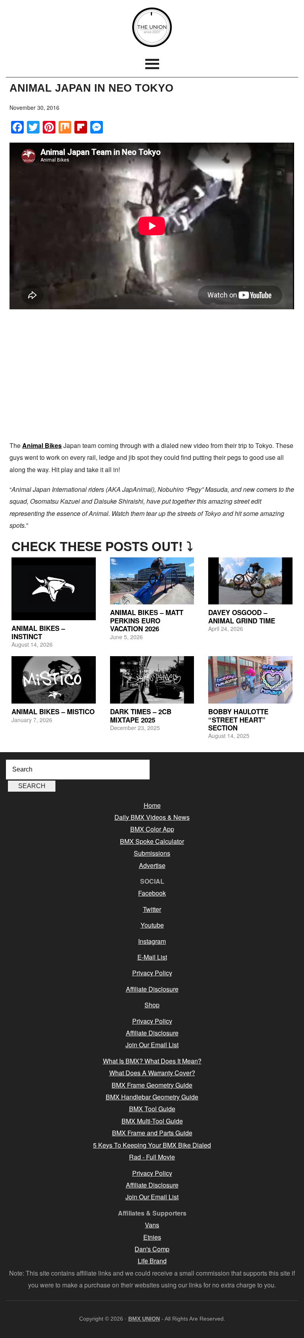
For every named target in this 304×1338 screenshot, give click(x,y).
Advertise (152, 865)
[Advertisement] (152, 376)
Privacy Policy (152, 972)
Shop (152, 1004)
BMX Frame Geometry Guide (152, 1085)
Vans (152, 1224)
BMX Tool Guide (152, 1108)
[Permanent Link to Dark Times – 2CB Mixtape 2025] (152, 680)
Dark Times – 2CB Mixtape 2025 (140, 715)
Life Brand (152, 1260)
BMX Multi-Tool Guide (152, 1120)
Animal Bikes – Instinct (38, 632)
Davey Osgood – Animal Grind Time (241, 616)
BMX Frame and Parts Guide (152, 1132)
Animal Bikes (42, 445)
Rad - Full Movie (152, 1156)
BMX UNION (152, 27)
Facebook (152, 893)
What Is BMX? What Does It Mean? (152, 1060)
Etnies (152, 1237)
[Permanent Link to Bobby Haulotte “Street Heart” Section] (250, 680)
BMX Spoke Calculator (152, 841)
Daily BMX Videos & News (152, 817)
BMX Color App (152, 829)
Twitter (152, 909)
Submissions (152, 853)
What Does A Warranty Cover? (152, 1072)
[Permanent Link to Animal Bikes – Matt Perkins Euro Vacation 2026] (152, 581)
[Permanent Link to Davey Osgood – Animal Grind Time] (250, 581)
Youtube (152, 925)
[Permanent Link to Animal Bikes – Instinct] (53, 589)
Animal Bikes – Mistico (53, 711)
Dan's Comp (152, 1248)
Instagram (152, 941)
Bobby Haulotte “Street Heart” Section (238, 719)
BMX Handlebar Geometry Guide (152, 1096)
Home (152, 805)
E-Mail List (152, 957)
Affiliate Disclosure (152, 989)
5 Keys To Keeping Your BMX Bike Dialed (152, 1145)
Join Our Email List (152, 1044)
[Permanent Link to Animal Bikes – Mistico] (53, 680)
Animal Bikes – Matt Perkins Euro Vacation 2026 (146, 620)
